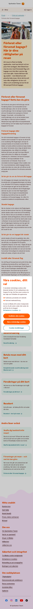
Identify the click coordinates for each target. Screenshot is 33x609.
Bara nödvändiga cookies (16, 322)
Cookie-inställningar (16, 328)
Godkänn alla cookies (16, 316)
